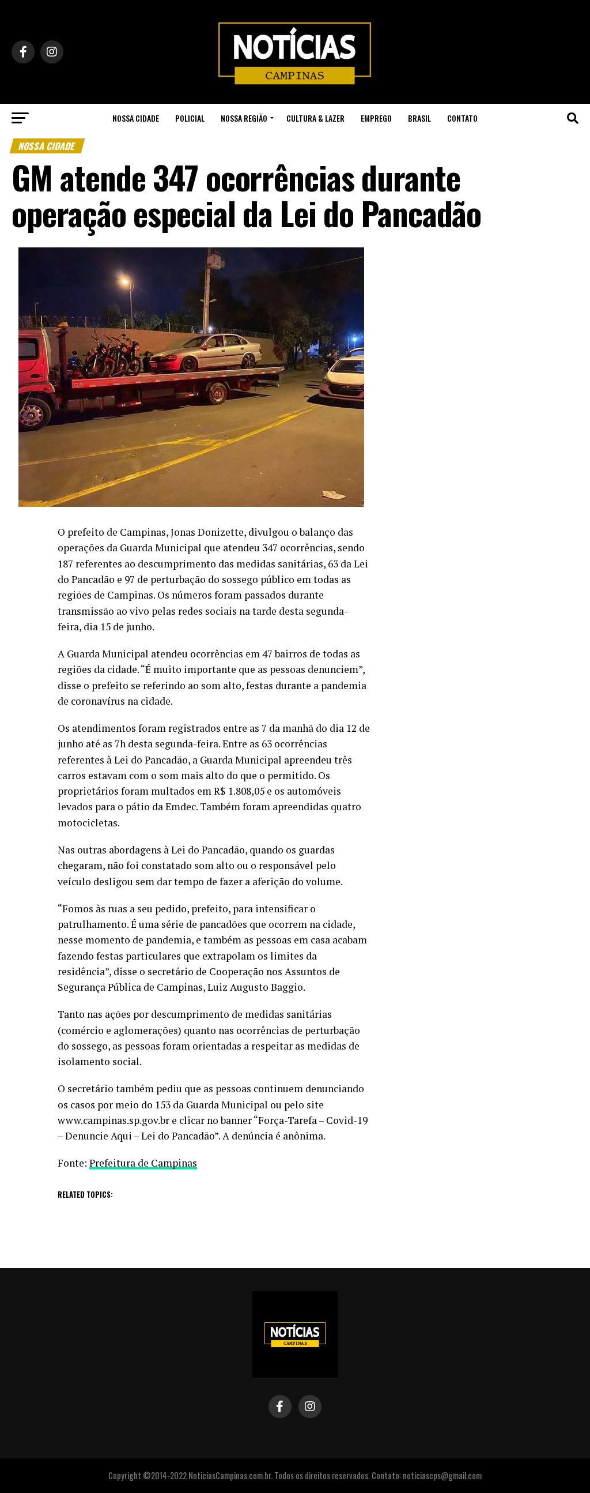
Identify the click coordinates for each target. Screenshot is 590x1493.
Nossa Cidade (135, 118)
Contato (462, 118)
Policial (190, 118)
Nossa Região (244, 118)
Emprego (376, 118)
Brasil (419, 118)
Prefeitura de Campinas (143, 1162)
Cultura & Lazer (315, 118)
